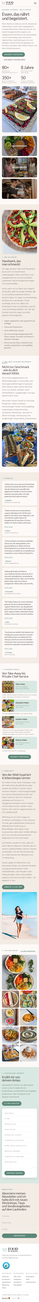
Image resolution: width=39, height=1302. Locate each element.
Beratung (5, 1285)
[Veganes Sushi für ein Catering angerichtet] (28, 1035)
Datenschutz (31, 1282)
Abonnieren (19, 1236)
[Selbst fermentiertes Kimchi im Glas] (28, 1017)
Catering (5, 1276)
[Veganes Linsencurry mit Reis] (10, 1035)
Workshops (6, 1282)
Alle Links (17, 1276)
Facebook (17, 1282)
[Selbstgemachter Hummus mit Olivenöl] (10, 1017)
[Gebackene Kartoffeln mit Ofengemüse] (10, 1052)
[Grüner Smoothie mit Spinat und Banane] (28, 999)
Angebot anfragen (13, 54)
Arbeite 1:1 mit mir (13, 887)
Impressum (30, 1276)
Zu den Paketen (11, 1103)
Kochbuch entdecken (14, 60)
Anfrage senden (15, 1173)
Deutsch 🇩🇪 (6, 1298)
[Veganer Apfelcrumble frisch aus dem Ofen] (28, 1052)
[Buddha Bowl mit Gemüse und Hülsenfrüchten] (19, 972)
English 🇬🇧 (15, 1298)
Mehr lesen (8, 527)
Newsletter (18, 1285)
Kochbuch (6, 1279)
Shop (4, 1288)
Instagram (17, 1279)
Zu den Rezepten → (29, 951)
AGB (27, 1279)
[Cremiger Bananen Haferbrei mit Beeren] (10, 999)
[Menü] (35, 3)
